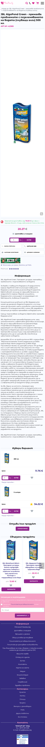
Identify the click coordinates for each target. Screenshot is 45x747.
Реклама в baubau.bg (23, 627)
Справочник (22, 682)
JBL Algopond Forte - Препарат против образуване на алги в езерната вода (33, 566)
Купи (29, 240)
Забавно (22, 678)
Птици (22, 699)
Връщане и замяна (22, 634)
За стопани (22, 717)
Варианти (11, 589)
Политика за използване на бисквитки (22, 645)
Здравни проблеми (22, 685)
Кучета (22, 692)
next (41, 566)
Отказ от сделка (23, 657)
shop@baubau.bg (25, 730)
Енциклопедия (22, 675)
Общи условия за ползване (22, 638)
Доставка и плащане (22, 630)
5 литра (17, 492)
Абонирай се (22, 615)
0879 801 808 (24, 728)
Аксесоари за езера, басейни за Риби (17, 265)
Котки (22, 696)
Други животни (22, 713)
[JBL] (10, 260)
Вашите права (22, 654)
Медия (22, 671)
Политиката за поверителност (22, 604)
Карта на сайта (22, 668)
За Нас (22, 661)
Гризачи (23, 703)
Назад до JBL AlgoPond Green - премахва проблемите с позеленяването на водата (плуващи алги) (23, 9)
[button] (31, 504)
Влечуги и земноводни (22, 706)
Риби (22, 710)
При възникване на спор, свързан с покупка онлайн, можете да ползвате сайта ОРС (23, 649)
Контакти (22, 664)
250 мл (16, 459)
